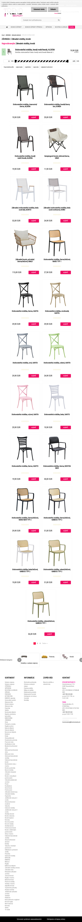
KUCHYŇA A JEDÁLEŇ (61, 27)
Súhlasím (53, 9)
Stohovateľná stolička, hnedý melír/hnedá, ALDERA (25, 157)
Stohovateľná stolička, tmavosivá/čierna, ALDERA (25, 105)
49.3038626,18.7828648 (72, 690)
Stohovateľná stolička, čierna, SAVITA (25, 311)
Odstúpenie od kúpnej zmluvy (56, 919)
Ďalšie (71, 27)
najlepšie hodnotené (46, 67)
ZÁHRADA (8, 35)
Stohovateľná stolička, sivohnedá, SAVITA (57, 312)
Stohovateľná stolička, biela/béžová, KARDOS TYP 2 (25, 570)
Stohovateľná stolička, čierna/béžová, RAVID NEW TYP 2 (25, 519)
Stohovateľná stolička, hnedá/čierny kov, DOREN (57, 105)
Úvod (3, 35)
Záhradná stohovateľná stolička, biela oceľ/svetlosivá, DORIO (57, 209)
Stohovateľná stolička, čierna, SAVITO (25, 466)
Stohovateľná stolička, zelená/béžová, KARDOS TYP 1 (41, 622)
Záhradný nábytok (16, 35)
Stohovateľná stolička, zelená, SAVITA (57, 363)
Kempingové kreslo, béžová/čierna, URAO (56, 157)
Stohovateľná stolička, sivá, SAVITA (25, 363)
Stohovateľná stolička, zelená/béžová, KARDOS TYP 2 (56, 570)
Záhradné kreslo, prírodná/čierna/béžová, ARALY (25, 260)
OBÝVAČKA (49, 27)
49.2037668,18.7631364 (72, 708)
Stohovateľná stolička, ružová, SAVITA (25, 414)
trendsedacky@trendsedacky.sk (71, 722)
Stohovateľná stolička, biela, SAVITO (57, 414)
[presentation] (19, 660)
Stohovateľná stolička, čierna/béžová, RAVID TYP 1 (57, 260)
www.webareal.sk (36, 919)
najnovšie (36, 67)
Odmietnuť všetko (39, 9)
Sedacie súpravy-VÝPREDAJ (33, 27)
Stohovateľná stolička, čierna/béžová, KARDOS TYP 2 (57, 519)
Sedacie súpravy (16, 27)
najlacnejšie (19, 67)
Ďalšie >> (45, 643)
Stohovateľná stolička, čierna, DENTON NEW (57, 467)
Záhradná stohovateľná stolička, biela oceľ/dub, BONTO (25, 209)
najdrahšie (28, 67)
